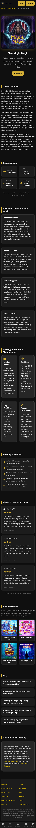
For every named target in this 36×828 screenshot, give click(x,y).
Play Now (19, 73)
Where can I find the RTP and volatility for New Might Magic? (17, 711)
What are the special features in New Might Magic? (16, 692)
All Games (11, 8)
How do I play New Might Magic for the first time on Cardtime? (17, 683)
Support (22, 796)
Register (30, 3)
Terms (21, 800)
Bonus (21, 792)
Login (21, 3)
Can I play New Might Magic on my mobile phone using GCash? (15, 702)
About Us (4, 796)
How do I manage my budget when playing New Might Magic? (15, 721)
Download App (6, 788)
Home (3, 8)
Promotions (5, 792)
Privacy (4, 804)
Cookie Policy (23, 804)
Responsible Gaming (11, 761)
